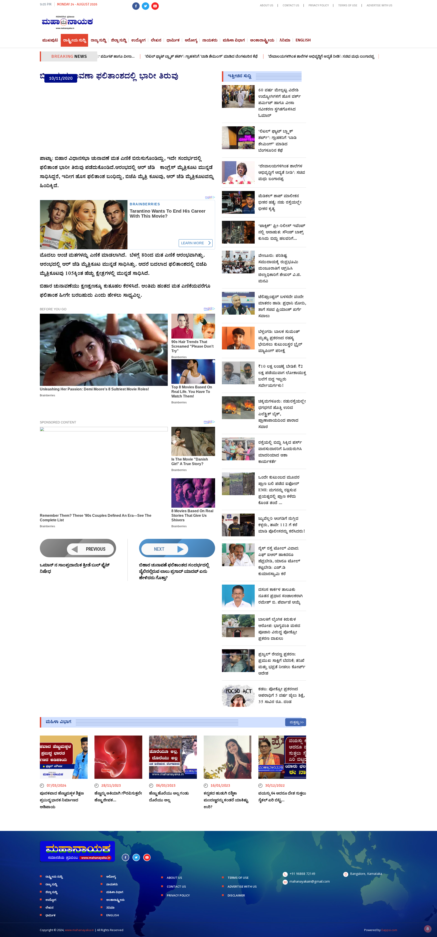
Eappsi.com (389, 930)
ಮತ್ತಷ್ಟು (294, 722)
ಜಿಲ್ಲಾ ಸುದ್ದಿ (118, 40)
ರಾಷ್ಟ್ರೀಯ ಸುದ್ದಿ (74, 40)
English (303, 40)
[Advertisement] (127, 119)
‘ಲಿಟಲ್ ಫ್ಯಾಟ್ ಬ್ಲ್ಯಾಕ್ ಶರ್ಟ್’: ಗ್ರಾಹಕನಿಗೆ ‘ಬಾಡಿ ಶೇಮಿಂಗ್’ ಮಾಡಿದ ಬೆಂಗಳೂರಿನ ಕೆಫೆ (171, 56)
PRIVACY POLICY (319, 5)
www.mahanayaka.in (79, 930)
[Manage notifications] (427, 928)
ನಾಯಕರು (210, 40)
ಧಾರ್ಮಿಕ (173, 40)
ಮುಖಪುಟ (50, 40)
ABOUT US (266, 5)
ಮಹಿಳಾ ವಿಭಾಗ (234, 40)
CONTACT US (291, 5)
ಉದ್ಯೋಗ (138, 40)
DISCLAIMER (236, 895)
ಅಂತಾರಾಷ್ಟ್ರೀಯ (262, 40)
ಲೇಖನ (156, 40)
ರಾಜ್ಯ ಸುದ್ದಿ (98, 40)
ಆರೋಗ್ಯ (191, 40)
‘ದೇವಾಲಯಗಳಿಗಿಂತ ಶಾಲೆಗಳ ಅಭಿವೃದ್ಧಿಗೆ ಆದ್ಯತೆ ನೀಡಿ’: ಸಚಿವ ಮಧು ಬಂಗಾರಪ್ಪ (290, 56)
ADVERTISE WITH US (379, 5)
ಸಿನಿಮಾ (284, 40)
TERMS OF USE (347, 5)
